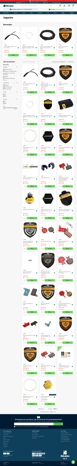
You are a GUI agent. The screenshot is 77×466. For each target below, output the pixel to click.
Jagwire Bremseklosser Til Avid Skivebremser (47, 366)
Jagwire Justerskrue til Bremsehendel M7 (27, 272)
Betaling (5, 443)
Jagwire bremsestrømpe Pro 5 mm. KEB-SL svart (29, 178)
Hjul (48, 12)
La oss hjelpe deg (7, 431)
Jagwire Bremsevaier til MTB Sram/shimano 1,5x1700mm (46, 116)
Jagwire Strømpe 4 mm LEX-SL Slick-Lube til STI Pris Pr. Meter (46, 210)
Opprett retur (6, 439)
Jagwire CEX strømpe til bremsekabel (45, 148)
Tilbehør (15, 12)
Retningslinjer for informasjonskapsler (65, 438)
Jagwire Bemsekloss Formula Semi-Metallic (64, 272)
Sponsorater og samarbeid (38, 436)
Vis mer (5, 80)
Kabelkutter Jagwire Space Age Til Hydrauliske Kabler (65, 116)
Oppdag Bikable (35, 431)
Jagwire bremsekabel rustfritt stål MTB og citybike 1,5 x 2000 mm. (28, 47)
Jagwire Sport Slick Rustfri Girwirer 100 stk (46, 397)
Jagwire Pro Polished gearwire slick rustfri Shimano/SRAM (65, 210)
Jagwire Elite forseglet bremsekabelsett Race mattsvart (45, 273)
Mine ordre (5, 434)
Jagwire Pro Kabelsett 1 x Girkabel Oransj (63, 336)
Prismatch (5, 444)
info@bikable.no (5, 464)
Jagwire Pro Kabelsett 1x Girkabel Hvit (45, 304)
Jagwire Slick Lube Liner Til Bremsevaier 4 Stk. (28, 397)
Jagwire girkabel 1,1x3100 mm (29, 209)
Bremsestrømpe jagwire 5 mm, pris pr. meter (10, 47)
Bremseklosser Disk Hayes (46, 241)
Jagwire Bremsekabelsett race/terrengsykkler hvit (28, 242)
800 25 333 (4, 463)
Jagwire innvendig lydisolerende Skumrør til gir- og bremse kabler (46, 47)
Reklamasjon (6, 441)
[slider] (3, 107)
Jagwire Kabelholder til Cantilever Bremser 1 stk (45, 336)
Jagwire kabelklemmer (45, 177)
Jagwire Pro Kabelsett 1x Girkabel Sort (63, 47)
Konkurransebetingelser (66, 434)
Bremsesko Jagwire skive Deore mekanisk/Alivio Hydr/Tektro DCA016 (64, 179)
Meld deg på (58, 423)
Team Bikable (35, 434)
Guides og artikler (7, 432)
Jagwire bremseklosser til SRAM (28, 304)
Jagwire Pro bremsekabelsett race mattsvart (64, 148)
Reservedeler (6, 12)
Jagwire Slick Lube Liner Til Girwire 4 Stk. (28, 148)
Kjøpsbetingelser (65, 432)
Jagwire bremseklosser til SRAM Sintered (63, 242)
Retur (4, 438)
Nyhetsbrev (34, 438)
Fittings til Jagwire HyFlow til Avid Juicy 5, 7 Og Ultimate (64, 366)
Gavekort (5, 446)
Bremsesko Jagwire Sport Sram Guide (29, 336)
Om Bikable (34, 432)
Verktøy (23, 12)
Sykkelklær (40, 12)
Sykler (31, 12)
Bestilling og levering (8, 436)
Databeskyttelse (64, 436)
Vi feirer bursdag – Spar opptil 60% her (39, 0)
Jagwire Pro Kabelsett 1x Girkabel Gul (28, 366)
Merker (55, 12)
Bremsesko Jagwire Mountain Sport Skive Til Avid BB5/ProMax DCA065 (64, 304)
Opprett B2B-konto (65, 441)
